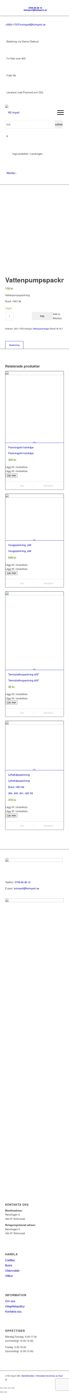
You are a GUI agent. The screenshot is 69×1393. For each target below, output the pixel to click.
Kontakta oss (13, 1311)
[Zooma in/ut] (1, 1388)
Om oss (10, 1301)
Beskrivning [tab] (14, 345)
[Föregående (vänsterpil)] (1, 1392)
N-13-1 (60, 328)
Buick (8, 1265)
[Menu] (58, 112)
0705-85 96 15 (35, 7)
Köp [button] (21, 485)
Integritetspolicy (15, 1306)
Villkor (9, 1276)
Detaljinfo (48, 485)
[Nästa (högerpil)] (5, 1392)
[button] (34, 467)
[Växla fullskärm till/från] (5, 1388)
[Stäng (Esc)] (13, 1388)
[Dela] (9, 1388)
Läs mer (11, 475)
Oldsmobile (12, 1270)
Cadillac (10, 1260)
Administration (27, 1375)
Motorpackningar (41, 328)
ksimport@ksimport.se (35, 9)
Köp (42, 316)
